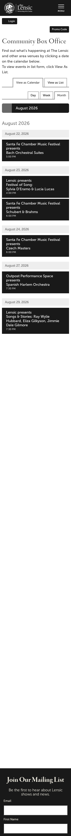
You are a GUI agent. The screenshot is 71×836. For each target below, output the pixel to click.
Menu (61, 11)
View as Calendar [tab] (28, 82)
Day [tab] (33, 95)
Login (11, 21)
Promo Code (59, 29)
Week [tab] (46, 95)
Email (7, 800)
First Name (11, 819)
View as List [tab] (56, 82)
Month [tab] (61, 95)
